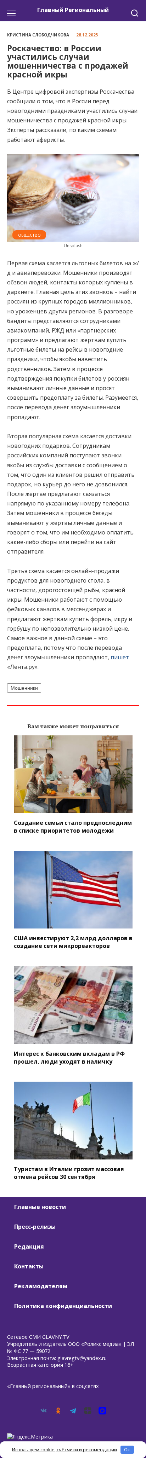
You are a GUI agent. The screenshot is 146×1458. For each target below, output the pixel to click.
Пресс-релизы (35, 1227)
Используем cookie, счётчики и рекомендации (64, 1449)
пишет (120, 657)
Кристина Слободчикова (38, 34)
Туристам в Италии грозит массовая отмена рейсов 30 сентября (69, 1173)
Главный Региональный (73, 10)
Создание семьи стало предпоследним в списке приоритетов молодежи (73, 826)
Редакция (29, 1246)
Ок (127, 1449)
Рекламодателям (40, 1286)
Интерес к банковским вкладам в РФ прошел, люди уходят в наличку (69, 1057)
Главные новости (40, 1207)
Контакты (29, 1266)
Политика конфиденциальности (63, 1306)
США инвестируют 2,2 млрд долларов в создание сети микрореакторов (73, 942)
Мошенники (24, 688)
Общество (29, 235)
